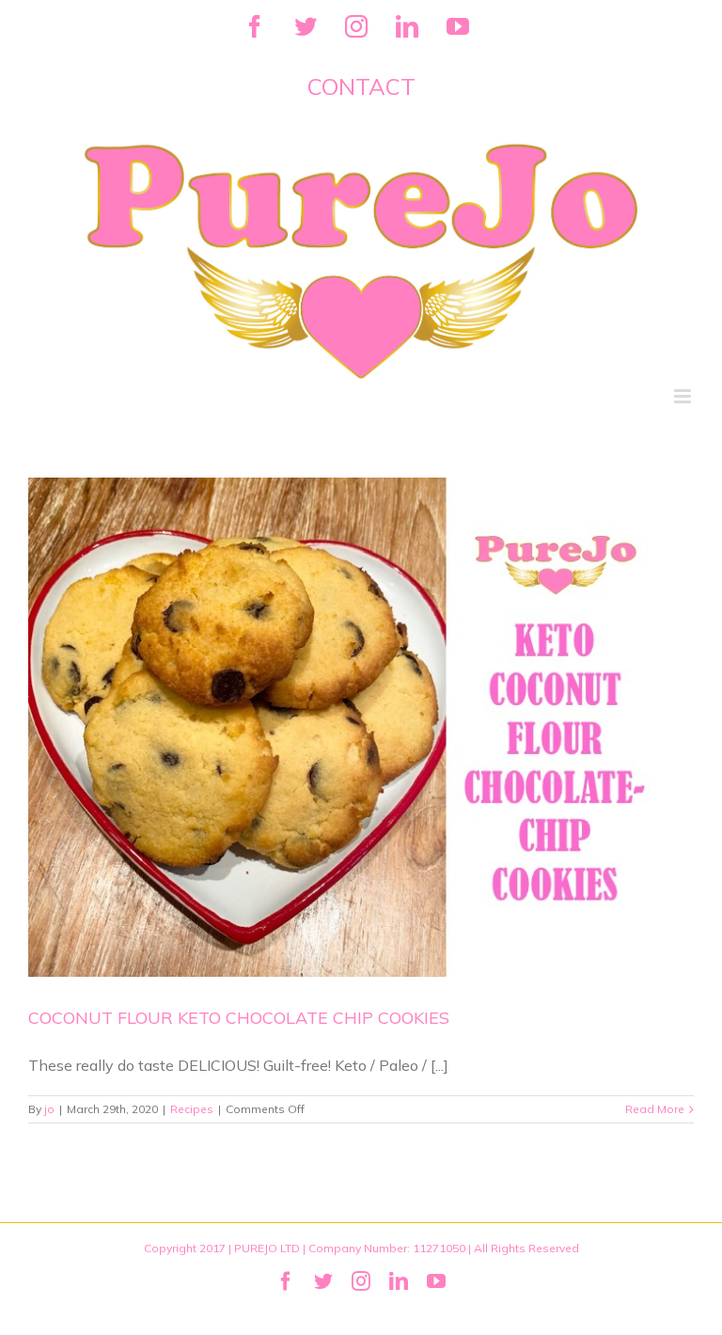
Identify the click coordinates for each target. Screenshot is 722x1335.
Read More (654, 1109)
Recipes (191, 1109)
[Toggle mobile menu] (684, 396)
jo (49, 1109)
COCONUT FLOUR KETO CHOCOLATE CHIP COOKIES (238, 1018)
